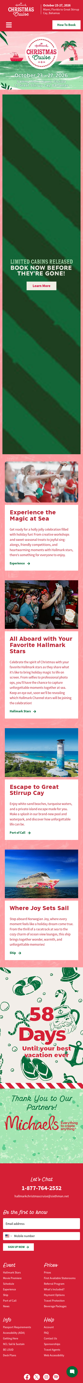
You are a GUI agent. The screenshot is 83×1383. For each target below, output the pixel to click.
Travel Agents (52, 1349)
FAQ (46, 1333)
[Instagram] (48, 1377)
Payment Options (54, 1295)
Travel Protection (54, 1300)
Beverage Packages (55, 1306)
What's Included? (54, 1289)
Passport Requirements (17, 1327)
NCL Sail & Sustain (14, 1344)
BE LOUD (8, 1349)
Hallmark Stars (20, 711)
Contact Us (50, 1338)
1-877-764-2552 (42, 1188)
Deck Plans (9, 1355)
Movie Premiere (12, 1278)
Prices (47, 1272)
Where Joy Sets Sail (39, 908)
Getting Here (10, 1338)
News (6, 1306)
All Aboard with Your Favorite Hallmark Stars (41, 645)
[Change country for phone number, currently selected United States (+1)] (8, 1236)
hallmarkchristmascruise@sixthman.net (42, 1196)
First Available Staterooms (60, 1278)
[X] (38, 1377)
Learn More (41, 285)
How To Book (66, 25)
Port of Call (18, 832)
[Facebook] (28, 1377)
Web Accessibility (54, 1355)
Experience (17, 563)
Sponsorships (52, 1344)
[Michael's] (41, 1123)
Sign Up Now (16, 1247)
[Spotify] (56, 1377)
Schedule (8, 1284)
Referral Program (54, 1284)
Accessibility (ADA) (14, 1333)
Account (49, 1327)
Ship (13, 953)
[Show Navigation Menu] (8, 24)
